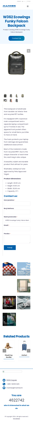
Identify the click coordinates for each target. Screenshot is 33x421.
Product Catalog (9, 30)
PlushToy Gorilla (8, 356)
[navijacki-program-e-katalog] (9, 263)
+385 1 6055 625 (12, 384)
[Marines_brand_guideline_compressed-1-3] (9, 6)
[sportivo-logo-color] (24, 2)
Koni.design (16, 419)
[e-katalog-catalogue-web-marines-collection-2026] (23, 263)
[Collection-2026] (23, 280)
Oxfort (24, 355)
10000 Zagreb (11, 380)
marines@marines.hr (14, 388)
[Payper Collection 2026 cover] (9, 297)
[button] (28, 51)
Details (8, 346)
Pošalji (9, 247)
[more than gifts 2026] (23, 297)
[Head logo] (19, 2)
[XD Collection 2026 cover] (9, 313)
